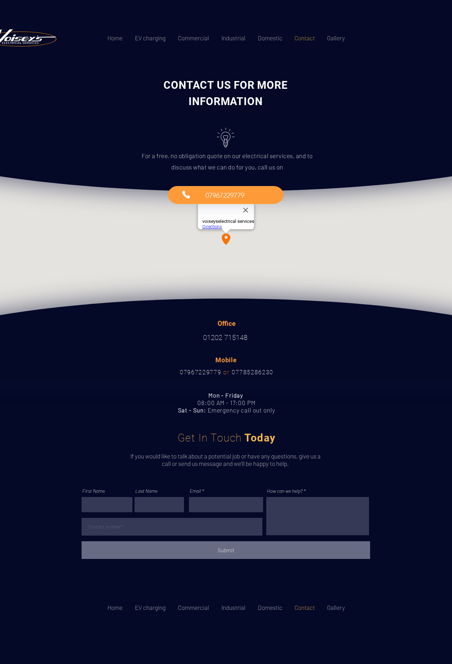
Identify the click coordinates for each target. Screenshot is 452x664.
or (226, 372)
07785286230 (251, 372)
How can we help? (285, 491)
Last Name (146, 491)
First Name (93, 491)
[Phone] (186, 194)
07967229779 (201, 372)
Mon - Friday (226, 395)
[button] (225, 195)
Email (195, 491)
